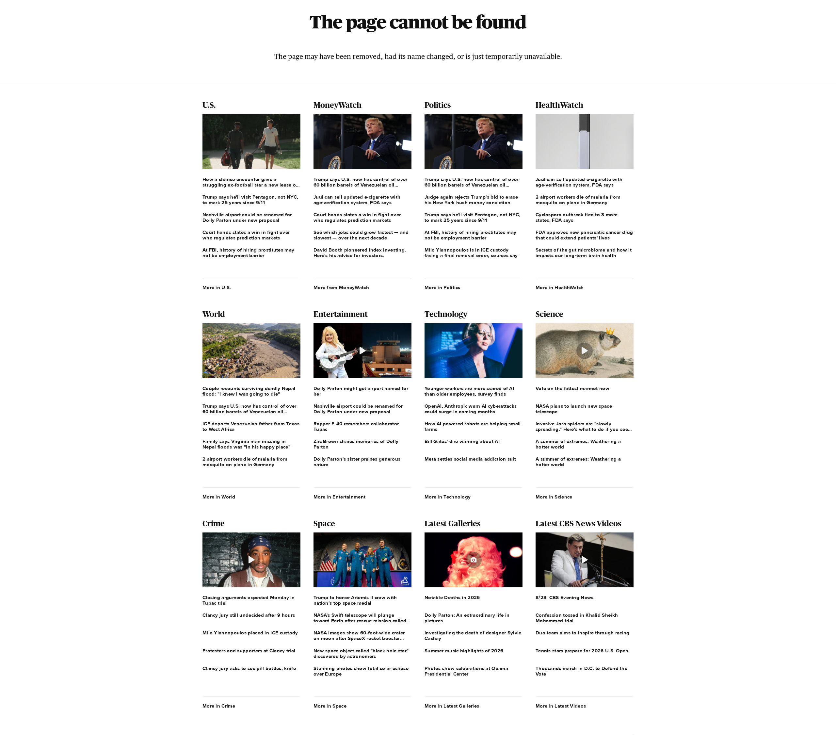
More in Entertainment (339, 497)
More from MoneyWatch (341, 287)
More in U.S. (216, 287)
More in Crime (218, 706)
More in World (218, 497)
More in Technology (448, 497)
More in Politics (442, 287)
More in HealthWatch (560, 287)
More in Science (554, 497)
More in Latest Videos (561, 706)
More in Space (330, 706)
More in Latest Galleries (452, 706)
